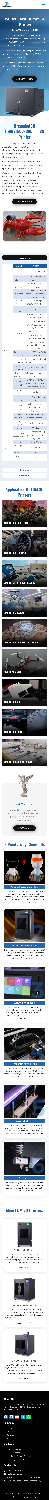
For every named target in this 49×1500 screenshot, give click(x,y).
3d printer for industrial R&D (19, 582)
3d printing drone (13, 672)
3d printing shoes (13, 732)
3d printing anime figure (16, 523)
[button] (24, 79)
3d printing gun (12, 702)
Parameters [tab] (24, 257)
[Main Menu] (43, 4)
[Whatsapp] (28, 1417)
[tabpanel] (24, 364)
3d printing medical (14, 612)
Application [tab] (24, 475)
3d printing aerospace (15, 552)
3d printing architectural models (22, 642)
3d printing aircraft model (18, 761)
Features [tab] (24, 470)
